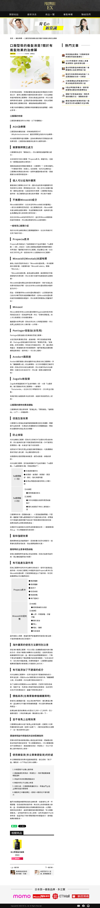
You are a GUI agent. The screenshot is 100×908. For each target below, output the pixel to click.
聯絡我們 (86, 14)
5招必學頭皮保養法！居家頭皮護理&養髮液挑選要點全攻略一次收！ (77, 88)
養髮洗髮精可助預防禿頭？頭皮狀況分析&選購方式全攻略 (77, 101)
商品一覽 (50, 14)
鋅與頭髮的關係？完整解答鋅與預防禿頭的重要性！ (77, 55)
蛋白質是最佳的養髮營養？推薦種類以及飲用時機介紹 (77, 68)
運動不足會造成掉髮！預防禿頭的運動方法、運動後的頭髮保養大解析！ (77, 95)
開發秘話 (14, 14)
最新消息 (32, 14)
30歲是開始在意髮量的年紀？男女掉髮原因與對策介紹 (78, 82)
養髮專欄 (68, 14)
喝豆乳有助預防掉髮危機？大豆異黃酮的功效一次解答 (77, 75)
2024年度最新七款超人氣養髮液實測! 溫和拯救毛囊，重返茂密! (77, 62)
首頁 (11, 38)
